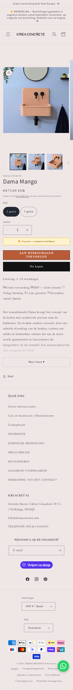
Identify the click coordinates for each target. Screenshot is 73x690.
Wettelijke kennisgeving (48, 681)
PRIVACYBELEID (19, 452)
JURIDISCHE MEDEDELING (26, 443)
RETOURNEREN (19, 461)
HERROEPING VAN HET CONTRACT (32, 480)
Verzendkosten (22, 196)
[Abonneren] (59, 550)
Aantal (6, 222)
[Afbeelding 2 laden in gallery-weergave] (36, 162)
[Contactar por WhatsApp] (63, 666)
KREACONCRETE (34, 664)
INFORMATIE (17, 434)
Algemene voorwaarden (29, 675)
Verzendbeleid (52, 675)
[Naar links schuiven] (4, 162)
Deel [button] (10, 376)
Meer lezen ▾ (36, 362)
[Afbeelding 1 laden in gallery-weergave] (18, 162)
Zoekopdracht (16, 425)
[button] (8, 34)
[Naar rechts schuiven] (68, 162)
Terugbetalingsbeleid (33, 669)
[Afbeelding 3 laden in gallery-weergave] (55, 162)
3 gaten (28, 211)
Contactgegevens (24, 681)
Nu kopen (36, 266)
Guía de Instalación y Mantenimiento (31, 415)
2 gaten (11, 211)
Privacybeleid (55, 669)
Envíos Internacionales (22, 406)
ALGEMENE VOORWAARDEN (27, 470)
